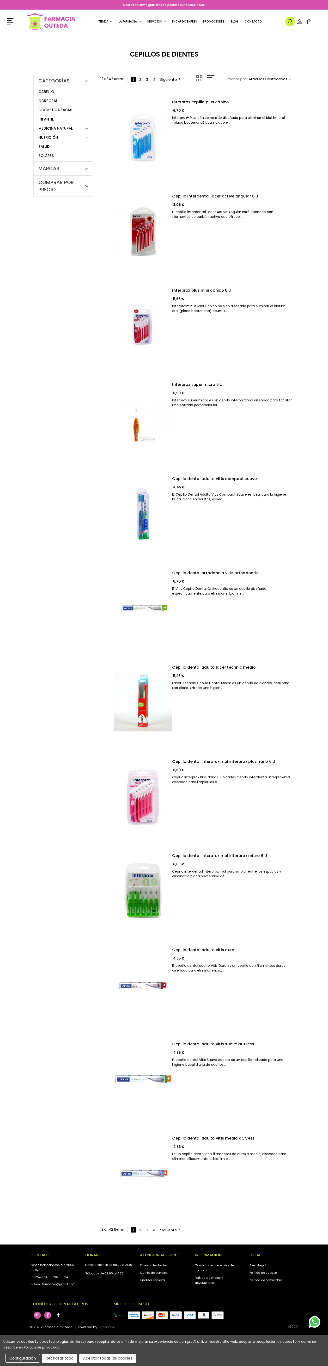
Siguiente (168, 79)
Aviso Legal (257, 1265)
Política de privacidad (265, 1280)
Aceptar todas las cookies (107, 1358)
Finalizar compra (152, 1280)
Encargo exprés (184, 21)
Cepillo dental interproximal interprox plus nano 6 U (223, 761)
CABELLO (46, 91)
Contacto (253, 21)
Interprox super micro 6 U (197, 384)
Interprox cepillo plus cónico (200, 102)
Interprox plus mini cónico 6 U (201, 290)
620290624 (59, 1277)
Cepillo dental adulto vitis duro (203, 950)
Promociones (213, 21)
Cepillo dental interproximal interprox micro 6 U (219, 855)
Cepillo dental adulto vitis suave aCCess (213, 1044)
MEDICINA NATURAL (55, 128)
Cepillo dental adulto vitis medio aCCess (213, 1138)
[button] (11, 21)
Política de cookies (263, 1273)
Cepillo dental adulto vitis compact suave (214, 478)
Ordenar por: (236, 78)
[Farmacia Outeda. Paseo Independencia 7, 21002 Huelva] (51, 21)
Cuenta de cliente (153, 1265)
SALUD (44, 146)
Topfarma (106, 1327)
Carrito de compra (153, 1273)
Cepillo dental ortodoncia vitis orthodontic (215, 573)
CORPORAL (48, 100)
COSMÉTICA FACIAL (55, 110)
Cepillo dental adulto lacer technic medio (214, 667)
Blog (234, 21)
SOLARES (46, 155)
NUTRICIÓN (48, 137)
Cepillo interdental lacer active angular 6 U (215, 196)
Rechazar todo (59, 1358)
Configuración (22, 1358)
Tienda (103, 21)
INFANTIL (46, 119)
